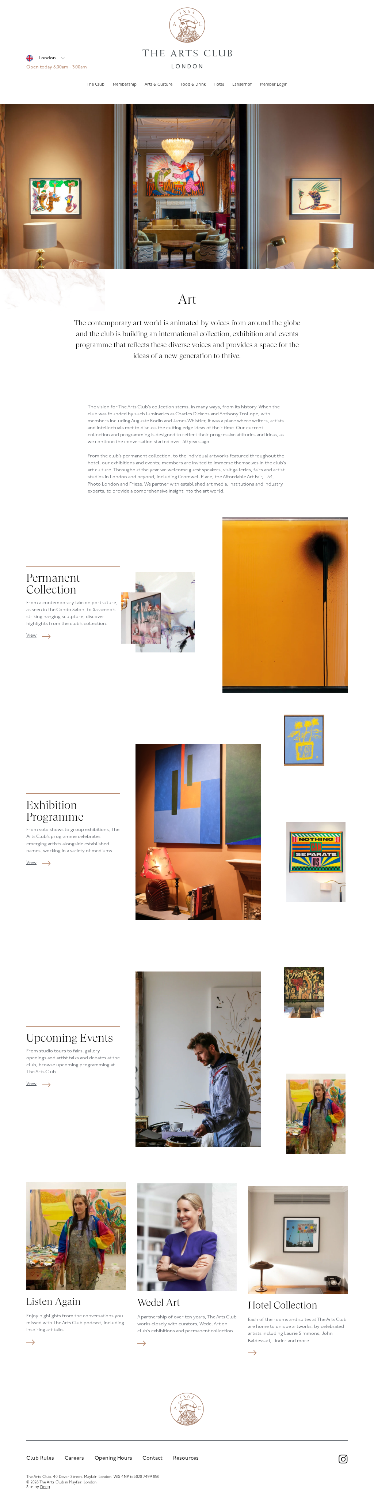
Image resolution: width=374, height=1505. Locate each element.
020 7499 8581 (147, 1477)
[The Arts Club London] (187, 39)
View (31, 635)
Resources (186, 1458)
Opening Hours (113, 1458)
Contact (152, 1458)
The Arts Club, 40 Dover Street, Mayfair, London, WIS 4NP (77, 1477)
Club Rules (40, 1458)
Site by (38, 1487)
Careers (74, 1458)
